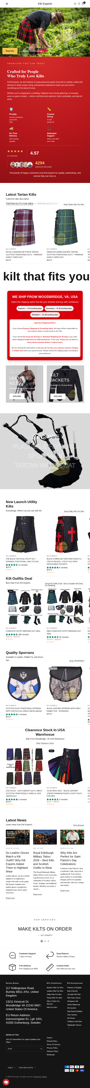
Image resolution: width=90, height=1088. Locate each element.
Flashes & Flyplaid (74, 988)
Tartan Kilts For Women (52, 203)
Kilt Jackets (71, 1008)
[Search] (79, 3)
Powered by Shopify (40, 1077)
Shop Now (10, 51)
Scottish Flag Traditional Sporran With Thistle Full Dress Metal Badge (24, 709)
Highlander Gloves (74, 1025)
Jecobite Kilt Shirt (74, 994)
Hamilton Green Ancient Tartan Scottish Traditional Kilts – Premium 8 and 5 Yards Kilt (65, 254)
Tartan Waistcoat (73, 1005)
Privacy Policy (52, 1048)
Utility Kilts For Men (54, 994)
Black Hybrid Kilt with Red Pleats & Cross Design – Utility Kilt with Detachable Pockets (64, 561)
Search (49, 1038)
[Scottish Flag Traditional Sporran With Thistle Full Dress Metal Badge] (24, 684)
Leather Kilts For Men (55, 991)
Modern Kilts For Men (55, 988)
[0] (82, 3)
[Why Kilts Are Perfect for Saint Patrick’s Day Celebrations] (72, 837)
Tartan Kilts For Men (19, 203)
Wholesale (51, 1055)
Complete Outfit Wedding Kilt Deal (23, 631)
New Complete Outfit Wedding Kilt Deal (64, 632)
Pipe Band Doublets (74, 1011)
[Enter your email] (41, 1049)
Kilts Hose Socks (74, 998)
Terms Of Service (53, 1044)
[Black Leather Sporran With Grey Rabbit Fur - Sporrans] (65, 684)
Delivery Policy (52, 1051)
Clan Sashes (72, 1015)
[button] (6, 1082)
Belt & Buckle (72, 991)
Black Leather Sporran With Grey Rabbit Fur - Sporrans (64, 709)
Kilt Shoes (71, 1018)
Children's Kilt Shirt (74, 1021)
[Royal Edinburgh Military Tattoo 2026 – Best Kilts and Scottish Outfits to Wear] (45, 837)
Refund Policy (52, 1041)
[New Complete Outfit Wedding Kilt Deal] (65, 606)
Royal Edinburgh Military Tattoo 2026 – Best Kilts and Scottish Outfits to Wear (43, 860)
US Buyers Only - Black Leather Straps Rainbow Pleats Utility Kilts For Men (64, 793)
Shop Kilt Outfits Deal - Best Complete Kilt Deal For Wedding (64, 583)
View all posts (78, 825)
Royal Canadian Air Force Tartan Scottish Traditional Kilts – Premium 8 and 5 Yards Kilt (24, 254)
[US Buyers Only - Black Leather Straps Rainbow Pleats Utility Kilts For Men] (65, 766)
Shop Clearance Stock (45, 743)
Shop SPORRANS (76, 661)
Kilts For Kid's (52, 1007)
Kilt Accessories (75, 983)
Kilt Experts (45, 3)
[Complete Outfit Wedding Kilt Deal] (24, 606)
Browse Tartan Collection (33, 51)
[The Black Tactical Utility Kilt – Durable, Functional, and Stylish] (24, 534)
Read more (10, 898)
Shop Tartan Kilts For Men (74, 204)
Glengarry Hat (72, 1001)
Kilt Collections (54, 983)
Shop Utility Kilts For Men (74, 511)
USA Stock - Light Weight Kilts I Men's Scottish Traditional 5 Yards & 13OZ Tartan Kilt (24, 793)
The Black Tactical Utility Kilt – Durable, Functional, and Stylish (22, 560)
